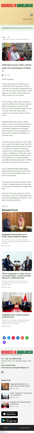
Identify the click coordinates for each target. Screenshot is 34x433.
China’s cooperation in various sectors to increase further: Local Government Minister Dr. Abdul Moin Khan (16, 275)
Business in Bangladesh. (13, 428)
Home (3, 37)
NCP (7, 206)
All (8, 37)
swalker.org (3, 432)
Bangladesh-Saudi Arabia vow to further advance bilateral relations (15, 235)
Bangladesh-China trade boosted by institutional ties (15, 316)
